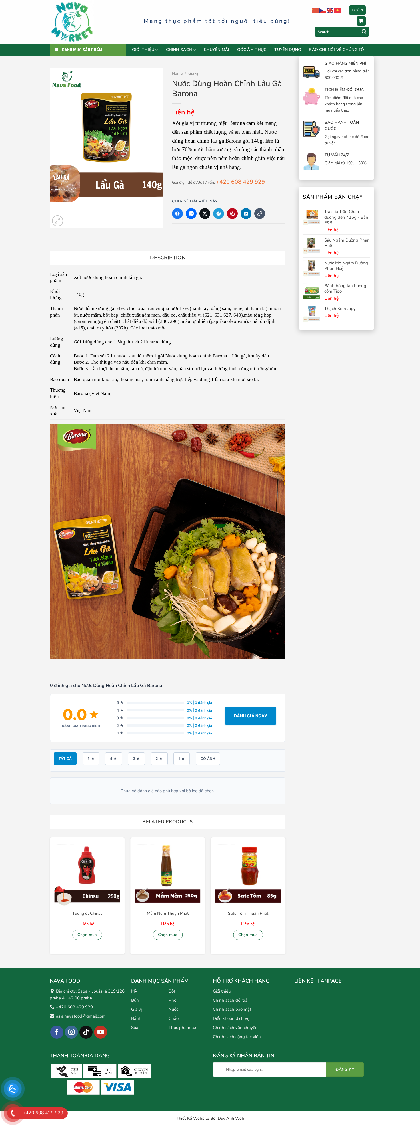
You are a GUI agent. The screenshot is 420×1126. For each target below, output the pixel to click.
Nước (173, 1009)
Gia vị (193, 73)
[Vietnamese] (337, 10)
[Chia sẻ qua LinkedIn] (246, 213)
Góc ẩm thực (251, 50)
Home (177, 73)
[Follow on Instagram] (71, 1032)
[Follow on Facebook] (57, 1032)
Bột (172, 991)
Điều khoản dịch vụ (231, 1018)
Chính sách (179, 50)
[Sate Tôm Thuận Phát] (248, 875)
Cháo (174, 1018)
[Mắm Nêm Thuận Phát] (168, 875)
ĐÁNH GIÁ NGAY (250, 715)
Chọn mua (87, 934)
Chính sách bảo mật (232, 1009)
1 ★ (181, 758)
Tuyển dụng (287, 50)
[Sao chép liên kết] (259, 213)
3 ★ (136, 758)
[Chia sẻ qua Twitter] (204, 213)
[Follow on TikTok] (86, 1032)
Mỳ (134, 991)
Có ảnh (208, 758)
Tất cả (65, 758)
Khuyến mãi (216, 50)
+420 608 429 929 (240, 182)
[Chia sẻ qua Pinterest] (232, 213)
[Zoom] (57, 220)
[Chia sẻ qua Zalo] (191, 213)
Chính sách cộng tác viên (237, 1037)
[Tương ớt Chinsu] (87, 875)
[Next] (285, 898)
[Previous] (50, 898)
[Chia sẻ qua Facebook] (177, 213)
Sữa (134, 1027)
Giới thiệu (143, 50)
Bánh (136, 1018)
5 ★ (91, 758)
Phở (172, 1000)
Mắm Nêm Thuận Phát (168, 913)
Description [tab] (167, 257)
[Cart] (361, 21)
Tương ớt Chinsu (87, 913)
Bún (135, 1000)
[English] (330, 10)
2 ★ (159, 758)
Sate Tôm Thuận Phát (248, 913)
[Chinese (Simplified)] (315, 10)
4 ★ (113, 758)
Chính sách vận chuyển (235, 1027)
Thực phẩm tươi (183, 1027)
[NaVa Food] (92, 22)
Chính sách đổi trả (230, 1000)
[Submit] (364, 32)
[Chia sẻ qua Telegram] (218, 213)
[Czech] (323, 10)
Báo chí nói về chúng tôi (337, 50)
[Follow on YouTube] (100, 1032)
